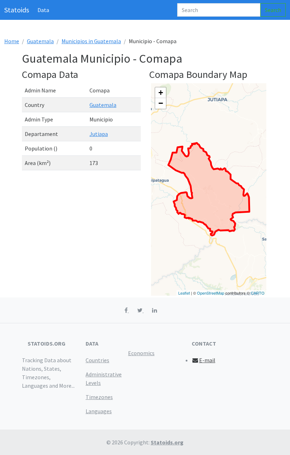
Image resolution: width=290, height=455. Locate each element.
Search (273, 9)
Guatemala (40, 41)
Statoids (16, 9)
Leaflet (184, 293)
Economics (141, 353)
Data (43, 9)
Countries (97, 360)
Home (11, 41)
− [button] (160, 103)
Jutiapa (98, 133)
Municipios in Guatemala (91, 41)
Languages (99, 411)
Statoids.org (167, 442)
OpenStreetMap (210, 293)
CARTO (258, 293)
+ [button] (160, 92)
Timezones (99, 396)
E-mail (207, 360)
